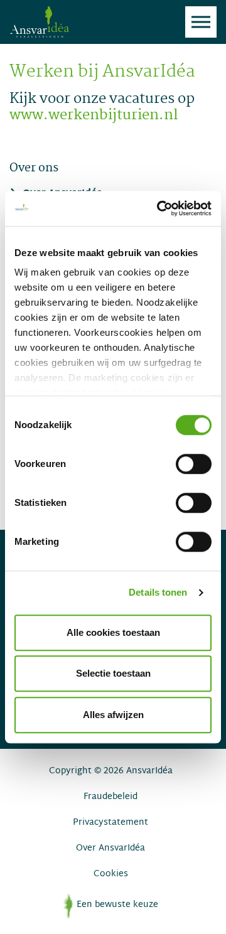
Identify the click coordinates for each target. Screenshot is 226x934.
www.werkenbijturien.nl (93, 116)
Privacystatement (110, 822)
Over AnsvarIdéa (110, 848)
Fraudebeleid (110, 797)
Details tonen (158, 592)
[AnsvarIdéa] (39, 22)
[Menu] (201, 22)
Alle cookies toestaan (113, 632)
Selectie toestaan (113, 673)
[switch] (194, 464)
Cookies (111, 874)
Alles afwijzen (113, 714)
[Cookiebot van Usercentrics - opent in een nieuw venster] (159, 208)
